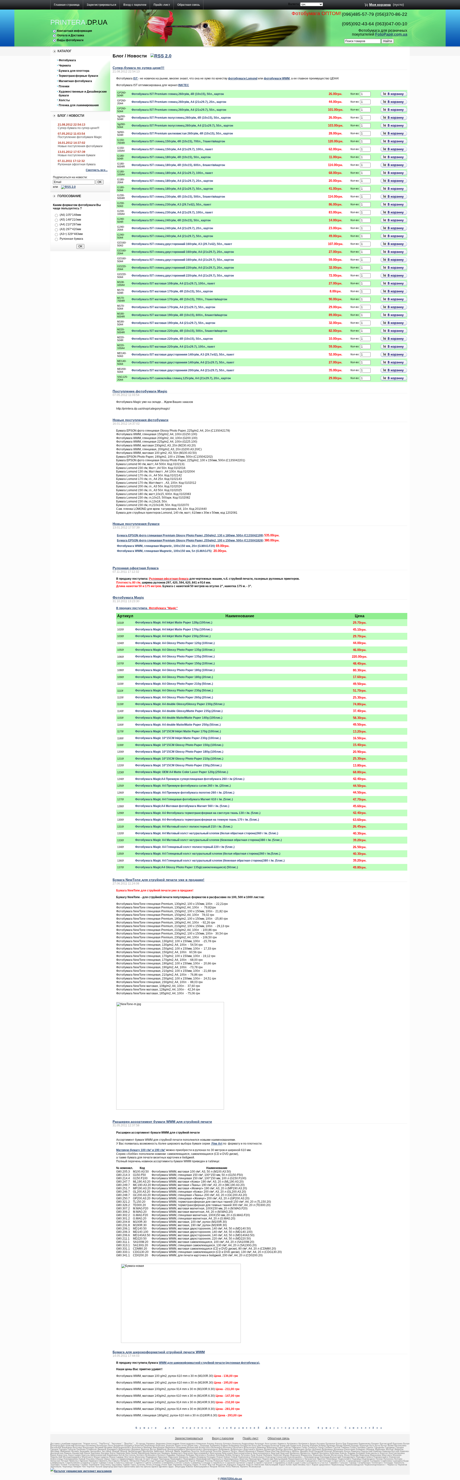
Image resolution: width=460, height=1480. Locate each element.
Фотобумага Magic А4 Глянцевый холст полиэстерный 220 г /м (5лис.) (185, 847)
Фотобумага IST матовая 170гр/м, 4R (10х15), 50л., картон (172, 291)
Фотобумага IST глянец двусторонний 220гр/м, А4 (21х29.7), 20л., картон (183, 267)
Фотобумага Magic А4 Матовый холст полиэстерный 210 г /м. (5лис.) (183, 826)
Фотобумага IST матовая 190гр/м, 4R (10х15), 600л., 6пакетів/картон (179, 315)
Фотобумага (67, 60)
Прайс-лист (162, 4)
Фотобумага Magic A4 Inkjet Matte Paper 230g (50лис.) (173, 636)
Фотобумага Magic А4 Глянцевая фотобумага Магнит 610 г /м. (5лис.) (184, 799)
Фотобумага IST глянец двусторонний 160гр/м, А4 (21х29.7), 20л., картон (183, 252)
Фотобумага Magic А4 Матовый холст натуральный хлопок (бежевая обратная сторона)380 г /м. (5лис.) (208, 840)
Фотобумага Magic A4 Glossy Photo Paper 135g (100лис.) (175, 649)
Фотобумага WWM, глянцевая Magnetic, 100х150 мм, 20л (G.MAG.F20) (166, 546)
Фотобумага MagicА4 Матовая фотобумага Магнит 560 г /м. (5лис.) (182, 806)
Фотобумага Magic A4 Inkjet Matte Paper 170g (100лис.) (173, 629)
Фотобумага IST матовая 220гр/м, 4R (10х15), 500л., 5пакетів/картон (179, 331)
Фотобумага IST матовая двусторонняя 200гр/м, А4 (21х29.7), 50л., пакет (183, 370)
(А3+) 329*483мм (71, 234)
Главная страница (67, 4)
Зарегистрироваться (101, 4)
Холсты (64, 100)
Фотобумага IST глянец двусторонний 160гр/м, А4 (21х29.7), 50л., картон (183, 260)
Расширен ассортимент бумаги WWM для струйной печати (162, 1122)
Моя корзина (380, 4)
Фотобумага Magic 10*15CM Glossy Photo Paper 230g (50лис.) (178, 765)
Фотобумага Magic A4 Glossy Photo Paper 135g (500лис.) (175, 656)
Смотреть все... (97, 170)
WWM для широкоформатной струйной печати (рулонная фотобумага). (209, 1362)
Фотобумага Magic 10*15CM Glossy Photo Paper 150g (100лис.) (179, 745)
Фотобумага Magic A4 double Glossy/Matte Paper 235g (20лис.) (179, 711)
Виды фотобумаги (70, 40)
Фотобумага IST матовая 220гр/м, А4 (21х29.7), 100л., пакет (173, 346)
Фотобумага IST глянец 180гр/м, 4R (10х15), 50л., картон (171, 157)
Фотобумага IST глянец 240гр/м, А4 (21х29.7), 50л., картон (172, 236)
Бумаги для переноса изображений (199, 1428)
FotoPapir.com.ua (391, 34)
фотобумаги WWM (277, 78)
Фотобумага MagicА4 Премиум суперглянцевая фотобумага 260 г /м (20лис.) (189, 779)
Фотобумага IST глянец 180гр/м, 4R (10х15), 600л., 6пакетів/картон (178, 165)
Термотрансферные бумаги (78, 76)
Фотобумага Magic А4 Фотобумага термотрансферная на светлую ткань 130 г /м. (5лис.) (197, 813)
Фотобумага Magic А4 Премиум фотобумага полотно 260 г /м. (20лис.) (184, 792)
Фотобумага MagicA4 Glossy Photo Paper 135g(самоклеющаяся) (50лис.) (186, 867)
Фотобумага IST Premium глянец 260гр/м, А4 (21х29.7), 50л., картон (179, 109)
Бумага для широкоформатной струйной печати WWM (159, 1352)
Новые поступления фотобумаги (80, 146)
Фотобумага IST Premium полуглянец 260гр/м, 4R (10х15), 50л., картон (181, 117)
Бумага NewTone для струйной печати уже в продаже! (158, 880)
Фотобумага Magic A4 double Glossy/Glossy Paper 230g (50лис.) (179, 704)
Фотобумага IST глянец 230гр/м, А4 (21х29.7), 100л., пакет (172, 212)
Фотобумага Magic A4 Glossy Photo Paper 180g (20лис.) (174, 677)
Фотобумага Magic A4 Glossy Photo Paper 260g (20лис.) (174, 697)
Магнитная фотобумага (75, 81)
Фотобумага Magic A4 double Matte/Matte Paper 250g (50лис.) (178, 724)
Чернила (65, 65)
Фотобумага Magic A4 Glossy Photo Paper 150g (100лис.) (175, 663)
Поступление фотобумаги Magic (80, 137)
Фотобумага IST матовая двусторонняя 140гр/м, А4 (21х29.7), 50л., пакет (183, 362)
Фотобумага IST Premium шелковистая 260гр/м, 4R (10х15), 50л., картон (182, 133)
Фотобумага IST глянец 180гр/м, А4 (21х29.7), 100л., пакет (172, 173)
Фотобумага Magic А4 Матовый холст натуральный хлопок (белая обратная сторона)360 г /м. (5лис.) (206, 833)
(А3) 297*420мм (70, 229)
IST (135, 78)
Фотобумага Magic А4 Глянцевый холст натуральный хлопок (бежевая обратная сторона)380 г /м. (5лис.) (210, 860)
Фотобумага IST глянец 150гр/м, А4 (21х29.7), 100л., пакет (172, 149)
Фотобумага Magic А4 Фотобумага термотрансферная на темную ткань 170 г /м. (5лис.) (197, 819)
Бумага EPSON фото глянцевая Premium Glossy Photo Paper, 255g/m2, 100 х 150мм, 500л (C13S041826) (190, 540)
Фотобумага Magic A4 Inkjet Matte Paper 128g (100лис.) (173, 622)
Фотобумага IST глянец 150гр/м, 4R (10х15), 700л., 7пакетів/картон (178, 141)
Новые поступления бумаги (76, 155)
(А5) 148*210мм (70, 219)
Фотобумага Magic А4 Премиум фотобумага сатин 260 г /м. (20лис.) (183, 785)
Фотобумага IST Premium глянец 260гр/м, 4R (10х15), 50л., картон (178, 94)
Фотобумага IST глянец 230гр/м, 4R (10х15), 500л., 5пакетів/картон (178, 196)
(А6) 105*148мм (70, 215)
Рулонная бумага (71, 238)
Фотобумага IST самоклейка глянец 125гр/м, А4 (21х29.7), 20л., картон (181, 378)
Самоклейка (364, 1428)
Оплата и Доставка (70, 35)
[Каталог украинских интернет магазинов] (81, 1471)
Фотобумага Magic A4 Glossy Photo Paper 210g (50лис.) (174, 683)
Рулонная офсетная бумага (77, 164)
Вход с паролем (134, 4)
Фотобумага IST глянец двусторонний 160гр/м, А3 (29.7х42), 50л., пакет (182, 244)
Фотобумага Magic (128, 597)
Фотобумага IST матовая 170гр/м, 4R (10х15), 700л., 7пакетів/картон (179, 299)
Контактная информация (74, 31)
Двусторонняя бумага (303, 1428)
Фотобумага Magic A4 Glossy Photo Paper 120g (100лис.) (175, 643)
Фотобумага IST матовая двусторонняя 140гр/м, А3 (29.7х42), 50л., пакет (183, 354)
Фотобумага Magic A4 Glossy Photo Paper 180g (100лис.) (175, 670)
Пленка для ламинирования (79, 105)
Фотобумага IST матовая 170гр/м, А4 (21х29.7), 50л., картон (173, 307)
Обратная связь (188, 4)
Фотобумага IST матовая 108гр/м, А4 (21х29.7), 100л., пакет (173, 283)
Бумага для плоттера (74, 70)
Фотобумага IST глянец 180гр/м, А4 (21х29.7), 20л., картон (172, 181)
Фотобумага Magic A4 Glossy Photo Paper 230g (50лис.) (174, 690)
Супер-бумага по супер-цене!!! (78, 128)
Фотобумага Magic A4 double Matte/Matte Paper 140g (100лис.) (178, 717)
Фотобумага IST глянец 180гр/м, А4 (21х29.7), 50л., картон (172, 188)
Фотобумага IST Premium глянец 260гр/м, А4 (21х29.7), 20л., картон (179, 102)
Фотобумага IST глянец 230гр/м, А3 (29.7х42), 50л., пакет (171, 204)
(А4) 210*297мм (70, 224)
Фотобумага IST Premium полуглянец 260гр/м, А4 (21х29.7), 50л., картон (182, 125)
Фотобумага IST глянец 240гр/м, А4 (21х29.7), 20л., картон (172, 228)
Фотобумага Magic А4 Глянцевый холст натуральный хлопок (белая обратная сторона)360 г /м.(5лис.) (207, 853)
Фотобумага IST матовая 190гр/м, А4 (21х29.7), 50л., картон (173, 323)
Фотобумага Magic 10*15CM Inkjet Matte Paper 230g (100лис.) (178, 738)
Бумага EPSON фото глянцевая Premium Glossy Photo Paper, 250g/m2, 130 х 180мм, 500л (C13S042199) (190, 535)
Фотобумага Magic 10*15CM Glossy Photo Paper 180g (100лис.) (179, 751)
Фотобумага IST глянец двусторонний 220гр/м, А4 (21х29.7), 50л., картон (183, 275)
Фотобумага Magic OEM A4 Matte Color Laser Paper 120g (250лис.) (181, 772)
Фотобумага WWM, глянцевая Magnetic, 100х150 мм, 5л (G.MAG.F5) (164, 551)
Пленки (64, 86)
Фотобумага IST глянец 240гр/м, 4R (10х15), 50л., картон (171, 220)
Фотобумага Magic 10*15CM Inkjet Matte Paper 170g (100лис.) (178, 731)
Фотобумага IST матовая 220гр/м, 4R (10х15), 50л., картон (172, 338)
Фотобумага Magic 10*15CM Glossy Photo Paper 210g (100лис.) (179, 758)
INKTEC (183, 85)
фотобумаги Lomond (242, 78)
